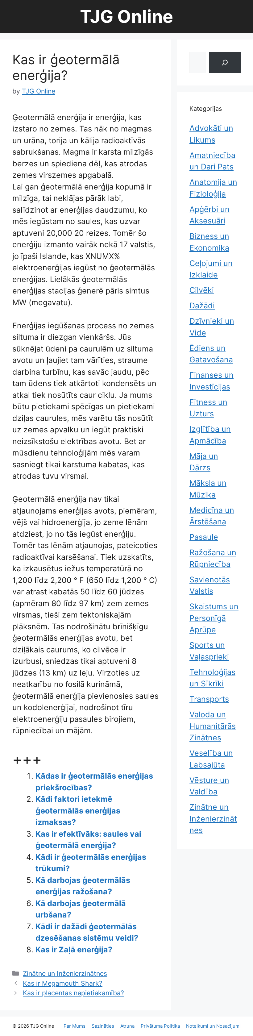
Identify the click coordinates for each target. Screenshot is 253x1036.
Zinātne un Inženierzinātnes (65, 973)
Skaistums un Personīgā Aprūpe (213, 618)
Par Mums (74, 1026)
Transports (209, 699)
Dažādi (202, 305)
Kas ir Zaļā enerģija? (73, 949)
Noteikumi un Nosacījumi (213, 1026)
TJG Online (126, 16)
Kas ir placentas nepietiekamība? (73, 993)
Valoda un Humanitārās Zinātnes (212, 726)
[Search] (225, 62)
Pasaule (203, 537)
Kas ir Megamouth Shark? (62, 983)
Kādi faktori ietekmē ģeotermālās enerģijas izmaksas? (77, 810)
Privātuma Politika (160, 1026)
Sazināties (103, 1026)
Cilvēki (201, 290)
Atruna (127, 1026)
